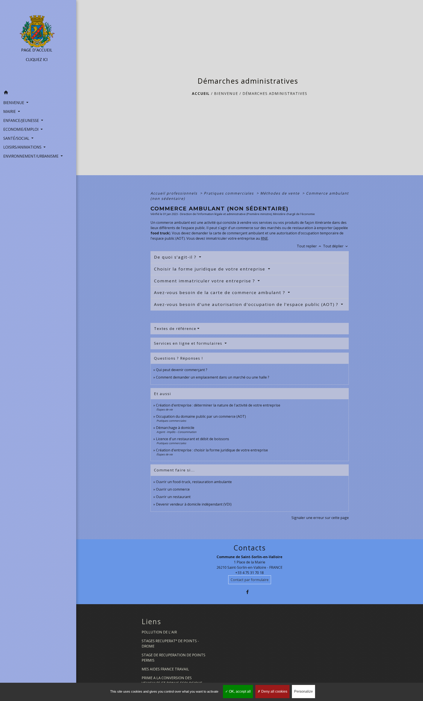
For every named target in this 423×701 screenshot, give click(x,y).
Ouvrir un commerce (173, 489)
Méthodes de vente (280, 193)
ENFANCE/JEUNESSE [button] (21, 120)
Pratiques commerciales (229, 193)
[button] (38, 93)
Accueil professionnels (174, 193)
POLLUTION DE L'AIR (159, 632)
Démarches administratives (275, 93)
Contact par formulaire (250, 579)
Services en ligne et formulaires (189, 343)
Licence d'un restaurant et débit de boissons (192, 438)
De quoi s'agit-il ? (176, 257)
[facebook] (249, 592)
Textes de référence (175, 328)
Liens (151, 621)
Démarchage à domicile (175, 427)
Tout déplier (336, 246)
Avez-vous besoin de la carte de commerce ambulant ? (220, 292)
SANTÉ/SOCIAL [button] (16, 138)
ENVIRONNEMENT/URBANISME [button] (31, 156)
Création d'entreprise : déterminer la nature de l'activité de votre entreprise (218, 405)
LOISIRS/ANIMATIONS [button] (23, 147)
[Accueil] (38, 44)
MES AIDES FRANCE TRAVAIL (165, 669)
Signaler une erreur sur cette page (320, 517)
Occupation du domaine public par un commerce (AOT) (201, 416)
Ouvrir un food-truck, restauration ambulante (194, 481)
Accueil (201, 93)
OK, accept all (239, 691)
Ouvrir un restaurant (173, 496)
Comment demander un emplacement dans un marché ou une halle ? (212, 377)
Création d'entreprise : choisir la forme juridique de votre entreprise (212, 450)
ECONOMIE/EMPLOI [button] (21, 129)
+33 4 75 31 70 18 (249, 572)
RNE (264, 238)
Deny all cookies (273, 691)
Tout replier (309, 246)
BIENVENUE (226, 93)
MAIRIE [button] (10, 111)
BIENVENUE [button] (14, 102)
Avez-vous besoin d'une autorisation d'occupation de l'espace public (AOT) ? (247, 304)
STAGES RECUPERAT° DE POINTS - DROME (170, 643)
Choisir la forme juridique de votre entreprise (210, 269)
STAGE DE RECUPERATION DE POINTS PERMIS (173, 658)
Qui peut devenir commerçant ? (181, 369)
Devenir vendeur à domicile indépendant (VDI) (194, 504)
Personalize (303, 691)
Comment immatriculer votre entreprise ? (205, 281)
